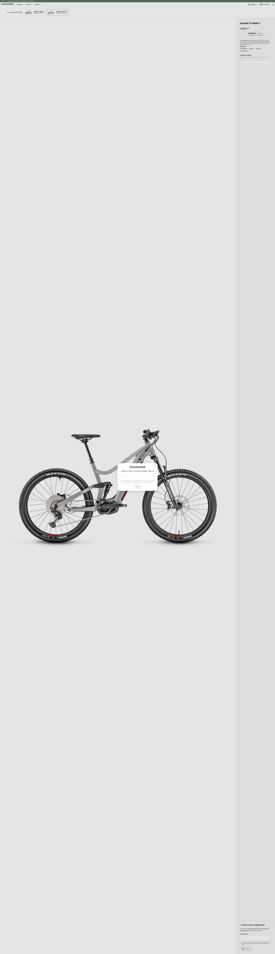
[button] (155, 465)
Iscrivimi (137, 486)
